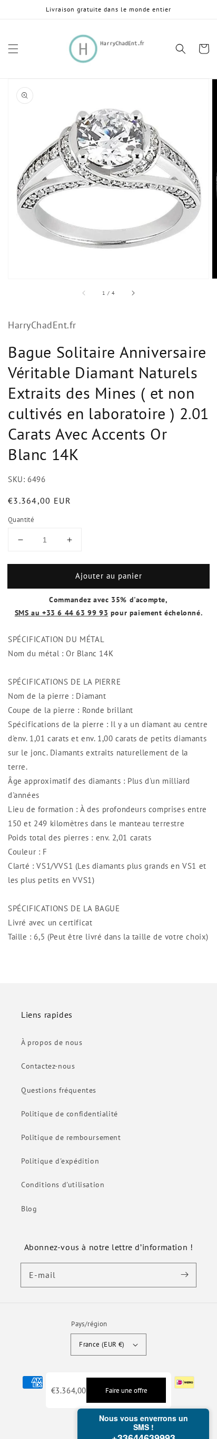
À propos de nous (52, 1042)
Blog (29, 1208)
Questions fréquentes (58, 1090)
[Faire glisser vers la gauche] (84, 293)
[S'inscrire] (184, 1274)
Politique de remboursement (71, 1137)
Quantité (21, 519)
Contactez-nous (48, 1066)
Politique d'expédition (60, 1161)
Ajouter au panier (108, 576)
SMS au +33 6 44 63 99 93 (61, 612)
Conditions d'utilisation (62, 1184)
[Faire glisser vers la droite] (132, 293)
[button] (13, 48)
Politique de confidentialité (69, 1113)
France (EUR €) (102, 1344)
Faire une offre (126, 1390)
